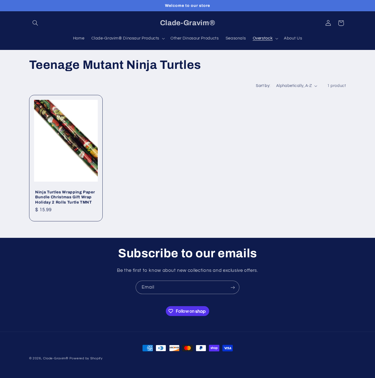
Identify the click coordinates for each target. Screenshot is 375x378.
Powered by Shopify (86, 358)
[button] (35, 23)
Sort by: (263, 86)
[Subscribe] (232, 287)
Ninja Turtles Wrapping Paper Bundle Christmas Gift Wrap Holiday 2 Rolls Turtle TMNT (65, 197)
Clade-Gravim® (55, 358)
